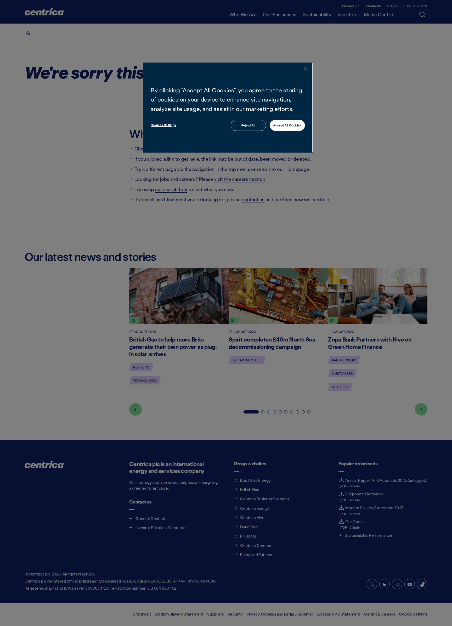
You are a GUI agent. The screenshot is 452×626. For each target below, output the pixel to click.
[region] (228, 107)
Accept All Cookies (287, 125)
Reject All (248, 125)
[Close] (305, 69)
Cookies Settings (163, 125)
